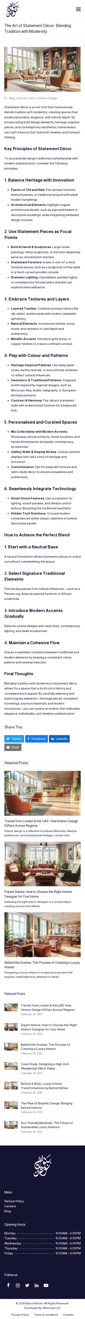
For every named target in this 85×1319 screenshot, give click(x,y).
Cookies (68, 1314)
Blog (12, 98)
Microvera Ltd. (52, 1307)
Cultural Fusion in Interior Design (36, 98)
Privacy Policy (20, 1314)
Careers (10, 1206)
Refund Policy (14, 1201)
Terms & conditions (46, 1314)
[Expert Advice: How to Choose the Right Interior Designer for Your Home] (42, 864)
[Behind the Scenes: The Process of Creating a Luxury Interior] (42, 934)
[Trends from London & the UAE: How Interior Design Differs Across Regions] (42, 793)
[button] (78, 9)
